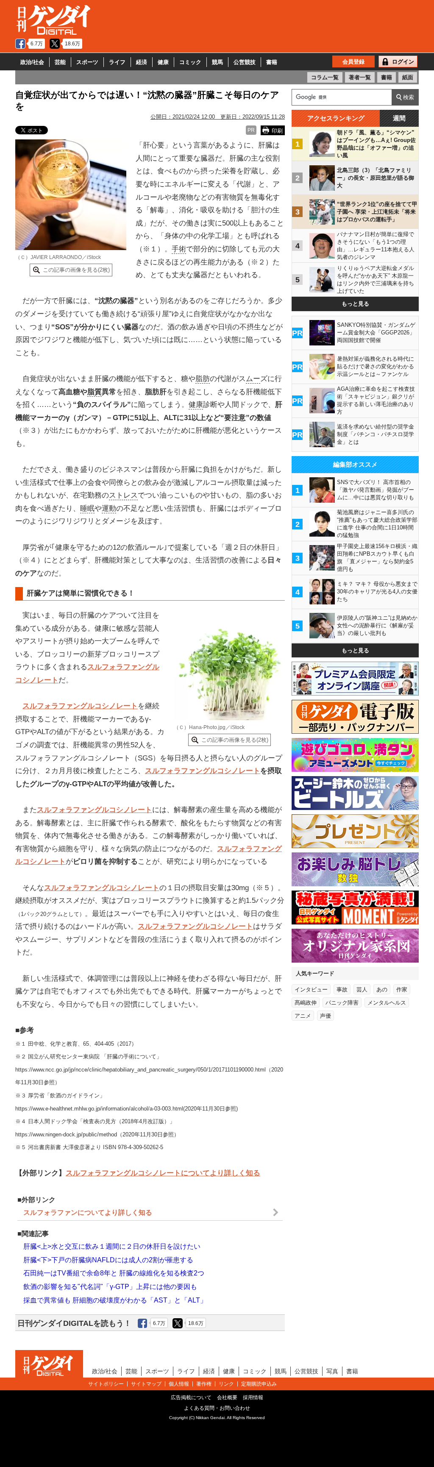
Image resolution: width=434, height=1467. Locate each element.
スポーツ (87, 62)
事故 (342, 989)
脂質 (94, 392)
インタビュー (311, 989)
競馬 (217, 62)
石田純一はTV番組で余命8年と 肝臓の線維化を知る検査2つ (113, 1273)
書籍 (271, 62)
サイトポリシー (106, 1383)
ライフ (117, 62)
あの (381, 989)
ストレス (123, 495)
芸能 (60, 62)
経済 (141, 62)
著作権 (203, 1383)
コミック (190, 62)
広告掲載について (191, 1397)
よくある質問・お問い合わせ (217, 1408)
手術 (179, 249)
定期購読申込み (259, 1383)
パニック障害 (342, 1002)
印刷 (277, 131)
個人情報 (179, 1383)
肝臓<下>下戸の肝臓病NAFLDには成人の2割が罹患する (108, 1260)
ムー (253, 379)
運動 (109, 508)
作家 (401, 989)
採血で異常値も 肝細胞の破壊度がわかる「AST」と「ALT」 (115, 1300)
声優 (325, 1016)
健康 (163, 62)
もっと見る (355, 304)
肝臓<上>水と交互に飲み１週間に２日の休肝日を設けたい (111, 1246)
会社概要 (227, 1397)
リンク (226, 1383)
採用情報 (253, 1397)
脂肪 (202, 379)
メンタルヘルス (386, 1002)
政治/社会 (32, 62)
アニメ (303, 1016)
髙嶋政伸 (306, 1002)
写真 (332, 1371)
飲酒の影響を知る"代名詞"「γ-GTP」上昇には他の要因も (110, 1286)
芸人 (361, 989)
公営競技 (245, 62)
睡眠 (87, 508)
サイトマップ (146, 1383)
